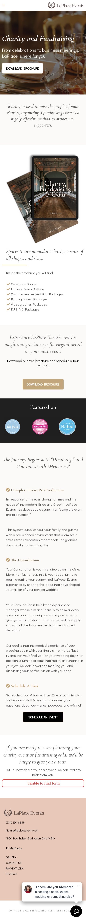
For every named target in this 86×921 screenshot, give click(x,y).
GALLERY (11, 857)
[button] (3, 5)
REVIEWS (11, 874)
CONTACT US (14, 863)
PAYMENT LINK (14, 868)
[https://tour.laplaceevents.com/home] (66, 5)
